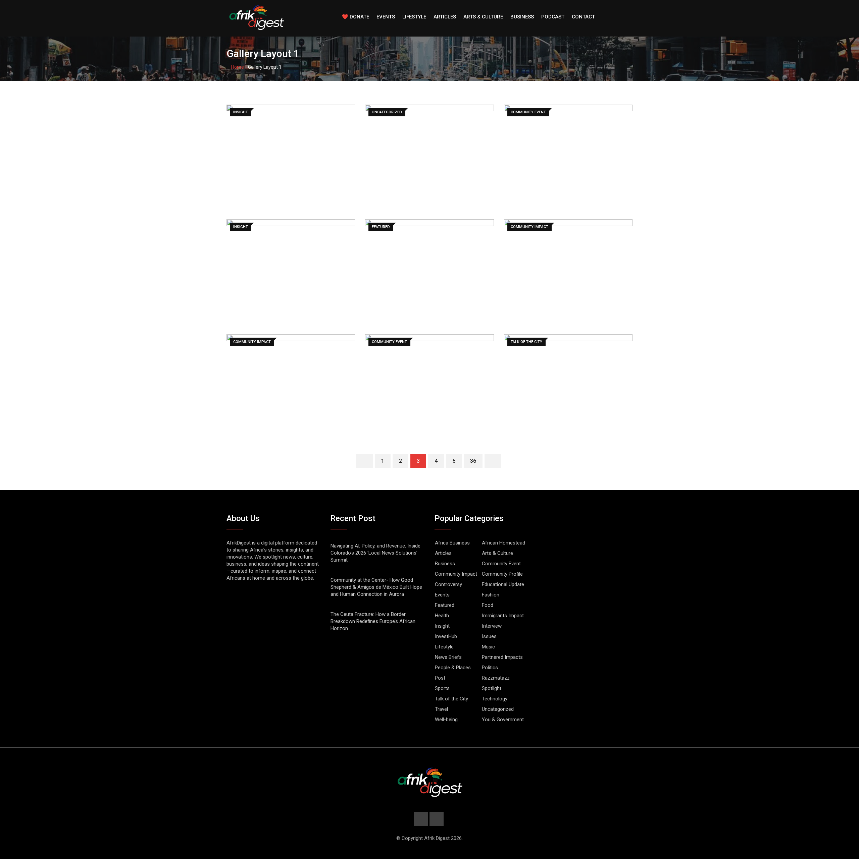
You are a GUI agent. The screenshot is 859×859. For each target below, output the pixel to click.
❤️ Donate (355, 17)
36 (473, 461)
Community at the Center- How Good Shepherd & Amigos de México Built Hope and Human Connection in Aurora (376, 587)
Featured (444, 605)
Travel (441, 709)
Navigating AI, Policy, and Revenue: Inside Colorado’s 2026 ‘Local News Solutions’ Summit (375, 553)
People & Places (453, 668)
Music (488, 647)
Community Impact (456, 574)
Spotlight (491, 688)
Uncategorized (498, 709)
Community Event (501, 564)
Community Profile (502, 574)
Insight (442, 626)
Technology (494, 699)
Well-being (446, 720)
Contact (583, 17)
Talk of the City (451, 699)
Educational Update (503, 584)
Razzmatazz (496, 678)
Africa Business (452, 543)
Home (237, 67)
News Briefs (448, 657)
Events (385, 17)
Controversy (448, 584)
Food (487, 605)
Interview (492, 626)
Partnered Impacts (502, 657)
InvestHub (446, 636)
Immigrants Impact (503, 616)
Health (442, 616)
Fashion (490, 595)
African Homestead (503, 543)
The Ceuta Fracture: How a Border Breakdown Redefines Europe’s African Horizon (373, 621)
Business (522, 17)
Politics (490, 668)
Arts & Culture (483, 17)
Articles (445, 17)
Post (440, 678)
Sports (442, 688)
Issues (489, 636)
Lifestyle (414, 17)
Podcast (552, 17)
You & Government (503, 720)
